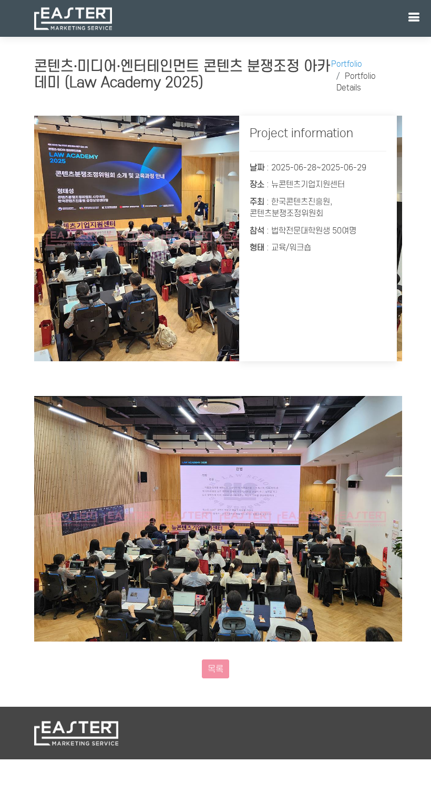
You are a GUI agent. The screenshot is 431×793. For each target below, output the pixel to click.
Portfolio (346, 64)
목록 (215, 669)
